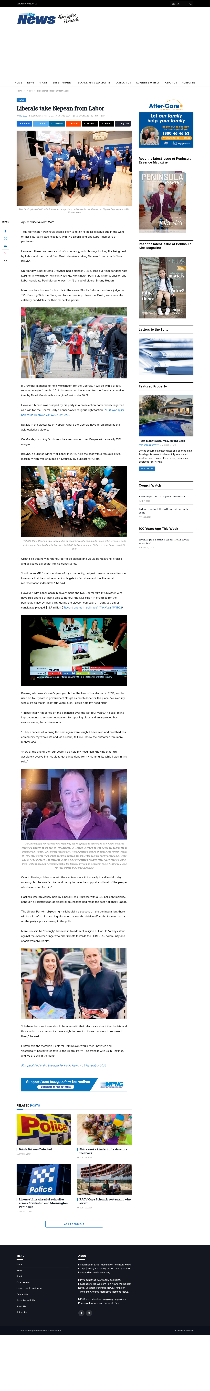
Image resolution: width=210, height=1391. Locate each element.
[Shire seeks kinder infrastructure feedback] (104, 1129)
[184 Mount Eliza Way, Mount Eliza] (166, 415)
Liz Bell (23, 116)
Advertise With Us (148, 82)
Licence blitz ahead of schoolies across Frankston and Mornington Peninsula (43, 1203)
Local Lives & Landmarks (94, 82)
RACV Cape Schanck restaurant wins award (105, 1201)
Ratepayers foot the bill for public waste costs (164, 510)
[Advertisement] (105, 54)
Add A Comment (74, 1224)
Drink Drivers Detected (35, 1149)
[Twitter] (5, 238)
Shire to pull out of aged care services (162, 496)
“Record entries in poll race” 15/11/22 (92, 607)
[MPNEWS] (49, 18)
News (30, 82)
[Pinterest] (5, 253)
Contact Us (123, 82)
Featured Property (149, 445)
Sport (43, 82)
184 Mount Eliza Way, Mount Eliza (163, 440)
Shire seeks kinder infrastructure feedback (103, 1151)
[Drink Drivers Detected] (44, 1129)
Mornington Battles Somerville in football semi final (165, 541)
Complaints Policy (184, 1330)
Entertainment (63, 82)
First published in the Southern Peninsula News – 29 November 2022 (63, 1065)
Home (18, 82)
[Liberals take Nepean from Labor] (74, 168)
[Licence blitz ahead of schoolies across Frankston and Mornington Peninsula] (44, 1179)
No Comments (82, 116)
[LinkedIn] (5, 246)
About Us (171, 82)
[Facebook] (5, 231)
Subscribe (188, 82)
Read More (147, 468)
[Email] (5, 260)
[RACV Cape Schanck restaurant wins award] (104, 1179)
